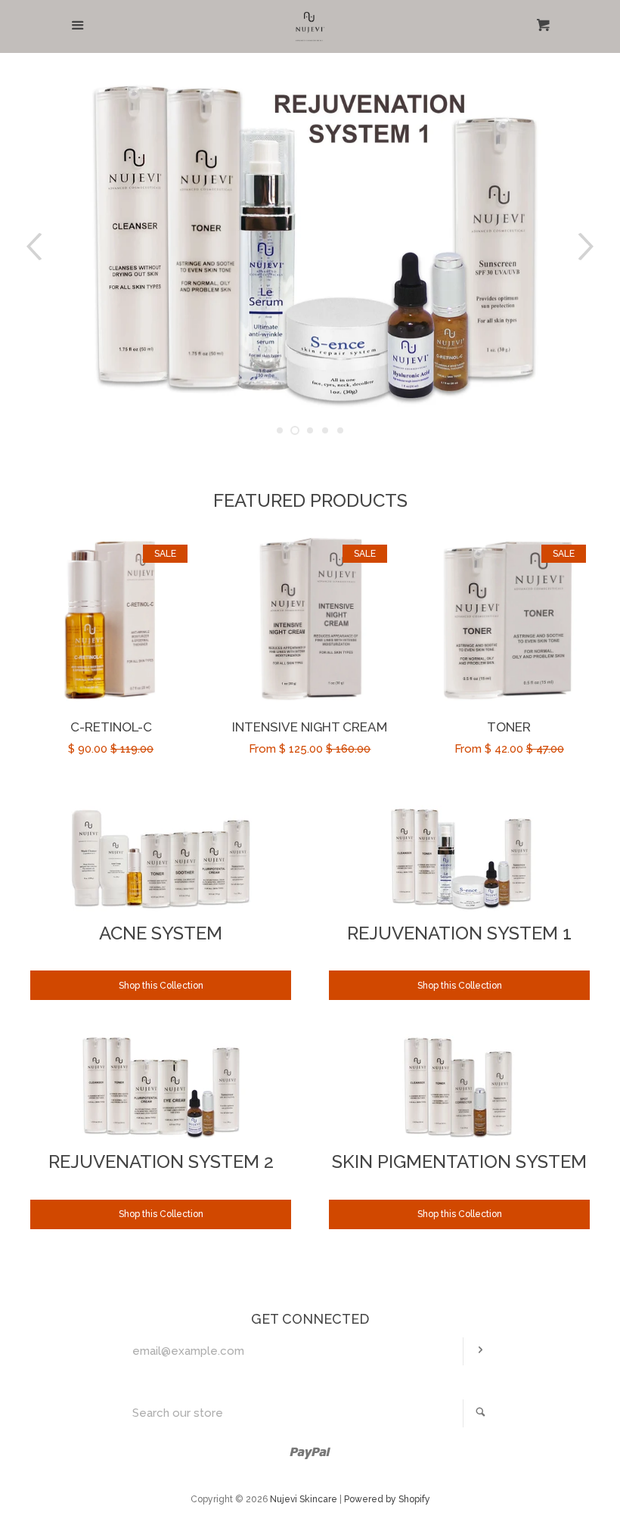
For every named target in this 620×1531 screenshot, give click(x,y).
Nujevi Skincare (303, 1499)
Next (587, 247)
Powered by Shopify (387, 1499)
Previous (32, 247)
